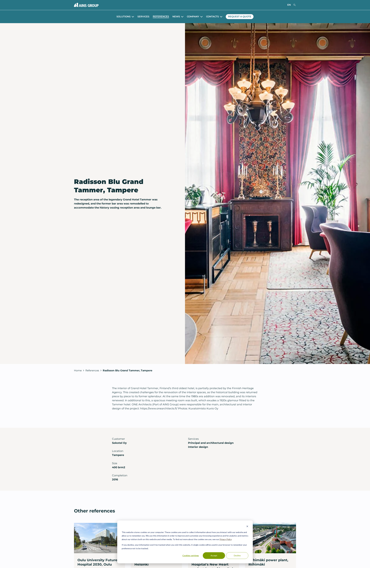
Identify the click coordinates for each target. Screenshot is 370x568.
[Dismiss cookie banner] (247, 527)
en (289, 4)
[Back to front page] (86, 5)
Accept (214, 555)
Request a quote (239, 16)
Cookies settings (190, 555)
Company (193, 16)
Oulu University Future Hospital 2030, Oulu (97, 562)
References (161, 16)
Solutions (123, 16)
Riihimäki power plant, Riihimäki (268, 562)
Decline (237, 555)
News (176, 16)
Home (78, 370)
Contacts (212, 16)
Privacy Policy (226, 539)
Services (143, 16)
